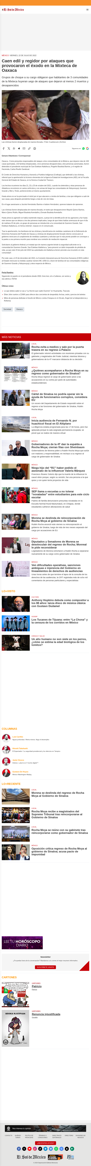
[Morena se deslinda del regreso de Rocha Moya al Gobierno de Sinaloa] (16, 797)
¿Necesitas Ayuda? (45, 1143)
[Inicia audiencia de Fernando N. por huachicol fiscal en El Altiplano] (16, 426)
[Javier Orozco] (6, 761)
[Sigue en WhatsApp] (83, 148)
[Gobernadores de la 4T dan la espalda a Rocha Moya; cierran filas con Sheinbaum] (16, 450)
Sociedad (7, 309)
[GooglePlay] (72, 1149)
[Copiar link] (29, 148)
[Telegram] (18, 148)
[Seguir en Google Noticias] (87, 148)
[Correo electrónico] (24, 148)
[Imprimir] (34, 148)
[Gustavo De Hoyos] (6, 772)
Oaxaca (19, 309)
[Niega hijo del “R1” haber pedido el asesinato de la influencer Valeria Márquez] (16, 474)
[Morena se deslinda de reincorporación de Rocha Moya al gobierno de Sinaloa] (16, 524)
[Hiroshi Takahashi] (6, 749)
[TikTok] (40, 1149)
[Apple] (67, 1149)
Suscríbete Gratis (45, 967)
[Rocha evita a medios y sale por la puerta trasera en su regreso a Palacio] (16, 353)
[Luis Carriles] (6, 738)
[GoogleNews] (61, 1149)
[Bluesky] (51, 1149)
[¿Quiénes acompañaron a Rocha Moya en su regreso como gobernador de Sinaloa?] (16, 376)
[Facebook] (3, 148)
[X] (9, 148)
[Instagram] (35, 1149)
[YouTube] (30, 1149)
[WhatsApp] (14, 148)
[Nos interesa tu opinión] (45, 1128)
